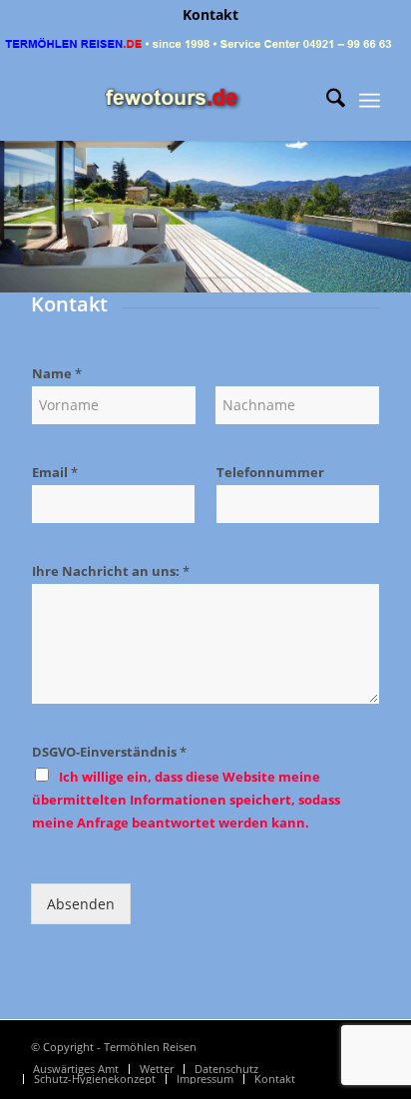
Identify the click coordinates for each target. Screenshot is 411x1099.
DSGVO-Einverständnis (109, 752)
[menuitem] (210, 15)
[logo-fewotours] (170, 101)
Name (57, 373)
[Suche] (325, 101)
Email (55, 472)
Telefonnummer (270, 472)
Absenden (81, 903)
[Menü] (369, 101)
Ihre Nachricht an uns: (111, 571)
